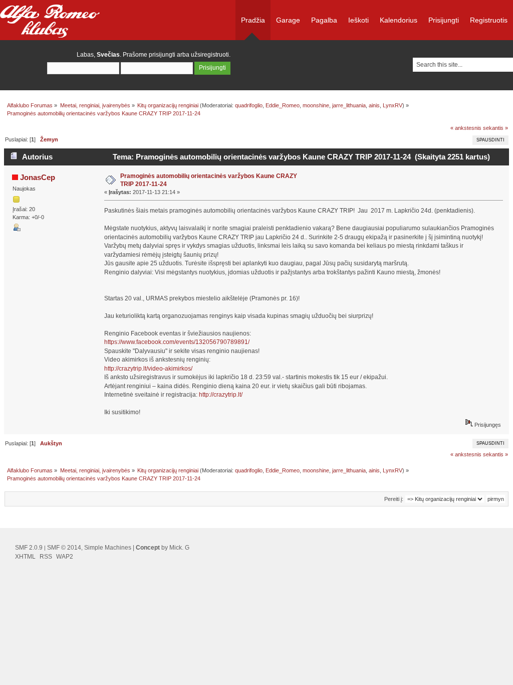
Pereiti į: (393, 499)
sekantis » (495, 128)
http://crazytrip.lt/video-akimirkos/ (148, 368)
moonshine (316, 105)
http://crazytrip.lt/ (220, 394)
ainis (374, 105)
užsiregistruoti (210, 54)
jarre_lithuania (349, 105)
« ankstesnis (465, 128)
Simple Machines (107, 547)
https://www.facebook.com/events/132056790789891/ (176, 342)
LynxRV (392, 105)
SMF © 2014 (64, 547)
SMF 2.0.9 (29, 547)
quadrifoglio (249, 105)
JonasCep (37, 177)
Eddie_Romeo (283, 105)
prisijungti (162, 54)
